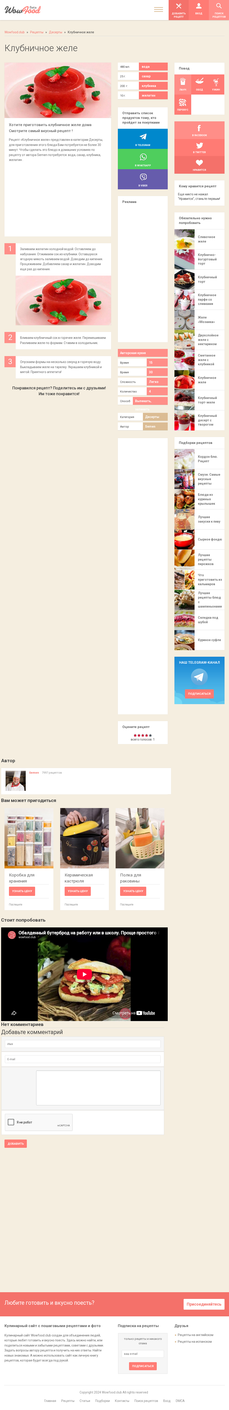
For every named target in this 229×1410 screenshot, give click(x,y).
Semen (150, 426)
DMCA (180, 1401)
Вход (167, 1401)
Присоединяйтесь (204, 1304)
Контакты (122, 1401)
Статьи (85, 1401)
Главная (50, 1401)
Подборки (102, 1401)
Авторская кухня (133, 353)
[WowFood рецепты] (22, 10)
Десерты (152, 417)
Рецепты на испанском (195, 1341)
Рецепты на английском (195, 1335)
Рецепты (67, 1401)
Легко (154, 382)
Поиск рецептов (146, 1401)
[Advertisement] (57, 197)
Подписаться (199, 693)
